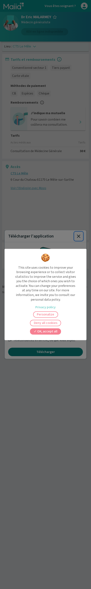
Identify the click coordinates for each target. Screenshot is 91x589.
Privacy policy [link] (45, 307)
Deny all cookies (45, 323)
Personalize (45, 314)
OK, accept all (47, 331)
